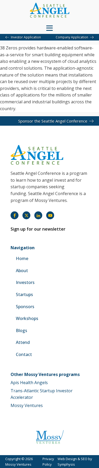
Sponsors (25, 306)
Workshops (27, 318)
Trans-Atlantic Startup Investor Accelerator (42, 394)
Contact (24, 354)
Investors (25, 282)
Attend (23, 342)
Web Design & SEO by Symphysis (75, 461)
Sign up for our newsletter (38, 229)
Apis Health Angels (29, 382)
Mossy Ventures (27, 405)
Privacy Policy (48, 461)
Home (22, 258)
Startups (24, 294)
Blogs (21, 330)
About (22, 270)
